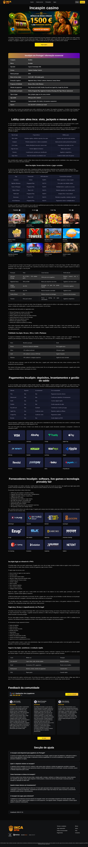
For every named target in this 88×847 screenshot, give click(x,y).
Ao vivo (34, 210)
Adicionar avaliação (71, 694)
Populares (15, 210)
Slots (70, 210)
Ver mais (44, 738)
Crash (52, 210)
